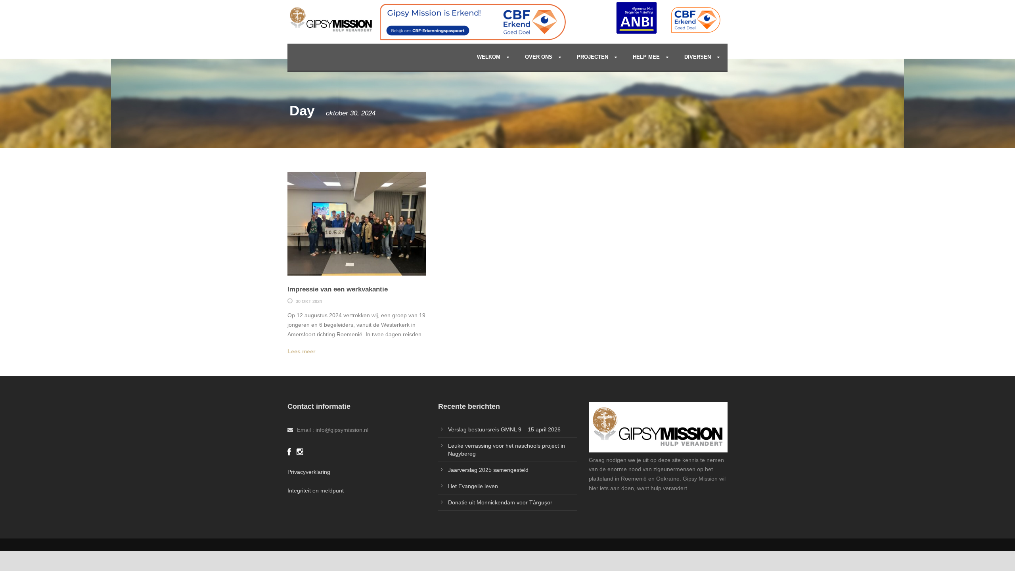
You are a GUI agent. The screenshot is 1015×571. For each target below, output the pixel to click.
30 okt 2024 (309, 301)
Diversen (697, 57)
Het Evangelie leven (473, 486)
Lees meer (301, 351)
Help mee (646, 57)
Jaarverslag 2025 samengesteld (488, 470)
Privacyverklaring (308, 472)
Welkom (488, 57)
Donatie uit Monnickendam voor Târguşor (500, 502)
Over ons (538, 57)
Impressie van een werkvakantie (337, 289)
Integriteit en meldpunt (315, 490)
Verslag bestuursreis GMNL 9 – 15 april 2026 (504, 429)
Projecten (592, 57)
